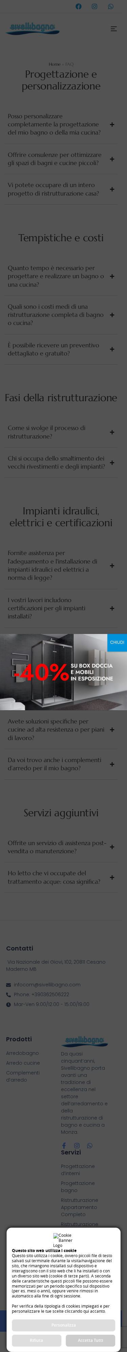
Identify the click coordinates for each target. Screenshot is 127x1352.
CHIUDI (117, 642)
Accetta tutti (90, 1340)
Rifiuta (36, 1340)
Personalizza (63, 1325)
